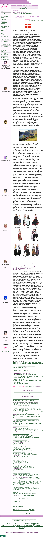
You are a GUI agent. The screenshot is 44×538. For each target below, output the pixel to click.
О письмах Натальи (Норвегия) (20, 383)
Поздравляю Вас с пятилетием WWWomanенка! (24, 467)
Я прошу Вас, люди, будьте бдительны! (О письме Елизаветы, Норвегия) (29, 430)
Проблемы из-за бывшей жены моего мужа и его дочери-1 (27, 408)
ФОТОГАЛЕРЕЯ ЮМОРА (5, 37)
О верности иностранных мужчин (25, 475)
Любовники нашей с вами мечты (21, 434)
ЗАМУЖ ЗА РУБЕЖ (5, 348)
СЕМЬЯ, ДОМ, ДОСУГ (5, 39)
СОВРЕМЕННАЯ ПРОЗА (5, 42)
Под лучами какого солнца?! (20, 461)
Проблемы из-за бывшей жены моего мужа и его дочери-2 (27, 409)
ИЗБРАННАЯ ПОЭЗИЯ (5, 44)
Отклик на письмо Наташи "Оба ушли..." (22, 466)
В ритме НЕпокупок (18, 460)
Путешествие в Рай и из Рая (20, 440)
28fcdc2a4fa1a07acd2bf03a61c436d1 (24, 13)
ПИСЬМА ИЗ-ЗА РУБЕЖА (27, 495)
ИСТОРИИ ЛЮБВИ (4, 41)
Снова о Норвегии (17, 457)
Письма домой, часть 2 (18, 470)
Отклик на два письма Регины (20, 462)
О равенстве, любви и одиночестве (21, 438)
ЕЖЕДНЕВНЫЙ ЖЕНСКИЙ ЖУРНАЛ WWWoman (24, 519)
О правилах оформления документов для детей (24, 374)
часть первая (32, 20)
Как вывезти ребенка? (18, 379)
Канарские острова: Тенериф (20, 449)
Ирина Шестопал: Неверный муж (21, 405)
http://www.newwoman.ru (24, 8)
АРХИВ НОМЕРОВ (4, 57)
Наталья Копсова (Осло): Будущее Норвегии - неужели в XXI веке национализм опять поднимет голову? (28, 412)
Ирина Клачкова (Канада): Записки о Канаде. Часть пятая (27, 481)
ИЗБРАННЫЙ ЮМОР (5, 46)
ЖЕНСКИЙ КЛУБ (4, 56)
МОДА (2, 11)
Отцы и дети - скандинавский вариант (22, 436)
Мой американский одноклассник (21, 444)
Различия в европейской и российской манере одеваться (27, 450)
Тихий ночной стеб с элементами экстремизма (24, 463)
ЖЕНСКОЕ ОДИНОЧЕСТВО (20, 504)
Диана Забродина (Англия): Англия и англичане (25, 480)
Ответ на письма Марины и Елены (21, 377)
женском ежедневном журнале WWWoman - (25, 7)
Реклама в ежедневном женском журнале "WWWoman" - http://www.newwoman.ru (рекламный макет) (22, 526)
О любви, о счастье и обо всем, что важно (23, 435)
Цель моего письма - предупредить (21, 428)
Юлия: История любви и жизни (20, 410)
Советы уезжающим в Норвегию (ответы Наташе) (25, 446)
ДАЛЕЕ (28, 513)
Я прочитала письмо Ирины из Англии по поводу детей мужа (28, 376)
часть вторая (40, 20)
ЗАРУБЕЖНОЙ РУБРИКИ (30, 386)
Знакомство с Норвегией (19, 452)
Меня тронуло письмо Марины (20, 465)
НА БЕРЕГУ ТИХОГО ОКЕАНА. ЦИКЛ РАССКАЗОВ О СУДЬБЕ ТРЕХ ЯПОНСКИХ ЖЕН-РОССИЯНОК (26, 399)
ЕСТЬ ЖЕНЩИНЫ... (5, 36)
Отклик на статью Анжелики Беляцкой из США (27, 419)
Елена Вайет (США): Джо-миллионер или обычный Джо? (26, 478)
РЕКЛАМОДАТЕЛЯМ (5, 59)
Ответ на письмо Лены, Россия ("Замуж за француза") (26, 429)
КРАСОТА (3, 13)
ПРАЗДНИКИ (3, 19)
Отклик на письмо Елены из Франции (22, 448)
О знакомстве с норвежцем (22, 441)
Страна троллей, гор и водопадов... (21, 473)
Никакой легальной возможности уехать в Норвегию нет (26, 474)
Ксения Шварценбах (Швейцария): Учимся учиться (25, 487)
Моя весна (15, 447)
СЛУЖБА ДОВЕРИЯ (18, 506)
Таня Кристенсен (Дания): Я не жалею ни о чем (24, 493)
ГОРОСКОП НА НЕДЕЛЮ (23, 510)
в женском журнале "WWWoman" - (26, 366)
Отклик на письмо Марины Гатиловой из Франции (25, 454)
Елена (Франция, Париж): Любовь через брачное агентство (27, 483)
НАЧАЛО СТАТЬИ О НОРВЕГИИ (21, 370)
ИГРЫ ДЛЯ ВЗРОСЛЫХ (5, 31)
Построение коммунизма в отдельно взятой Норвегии (26, 437)
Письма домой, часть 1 (18, 469)
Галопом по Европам (18, 443)
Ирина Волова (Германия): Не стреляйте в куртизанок (26, 482)
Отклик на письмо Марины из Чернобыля (23, 453)
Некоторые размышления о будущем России (24, 432)
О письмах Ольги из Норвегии (20, 456)
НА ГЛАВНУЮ (5, 351)
